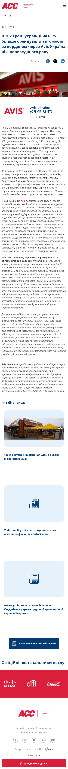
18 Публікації (38, 117)
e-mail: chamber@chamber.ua (34, 728)
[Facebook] (48, 61)
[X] (55, 61)
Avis (23, 200)
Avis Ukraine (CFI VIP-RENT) (41, 109)
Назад (7, 15)
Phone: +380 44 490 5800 (34, 732)
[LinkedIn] (63, 61)
